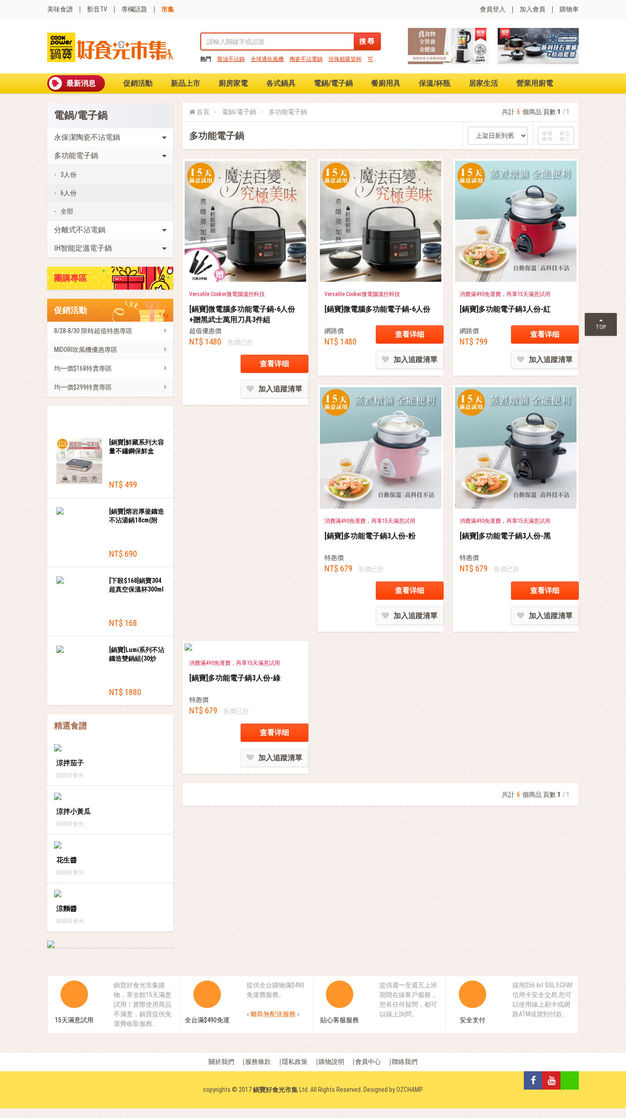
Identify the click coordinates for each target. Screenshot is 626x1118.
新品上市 (185, 83)
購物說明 (331, 1061)
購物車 (569, 9)
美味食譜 (60, 9)
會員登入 (492, 9)
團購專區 (70, 278)
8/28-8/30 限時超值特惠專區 (93, 330)
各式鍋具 (281, 83)
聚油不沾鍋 (231, 59)
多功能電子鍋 (288, 111)
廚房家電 (233, 83)
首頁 (203, 111)
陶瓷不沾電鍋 (306, 59)
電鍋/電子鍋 (333, 83)
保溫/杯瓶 (434, 83)
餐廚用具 (386, 83)
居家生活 (483, 83)
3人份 (68, 174)
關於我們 (221, 1061)
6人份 (68, 193)
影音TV (97, 9)
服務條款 (258, 1061)
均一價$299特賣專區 (83, 387)
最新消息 (81, 83)
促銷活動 (138, 83)
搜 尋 (366, 41)
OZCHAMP (409, 1089)
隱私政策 (295, 1061)
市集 (167, 9)
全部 (66, 211)
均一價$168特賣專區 (83, 368)
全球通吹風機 (267, 59)
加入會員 (532, 9)
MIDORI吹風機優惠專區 (85, 349)
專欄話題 (134, 9)
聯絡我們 (404, 1061)
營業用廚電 (534, 83)
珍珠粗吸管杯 (345, 59)
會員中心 (368, 1061)
